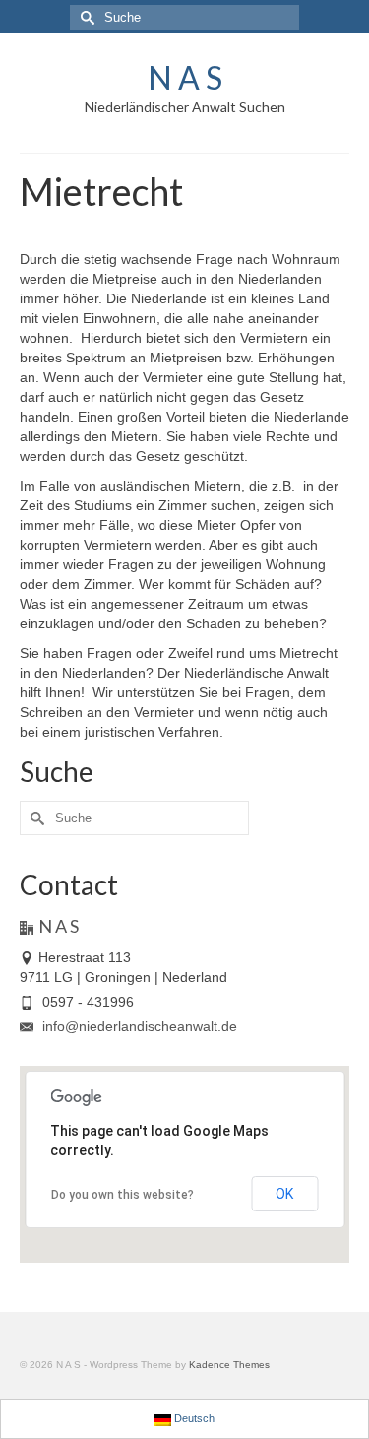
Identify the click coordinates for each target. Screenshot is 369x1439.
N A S (185, 77)
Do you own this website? (122, 1195)
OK (284, 1194)
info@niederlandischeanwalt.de (137, 1026)
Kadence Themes (229, 1364)
